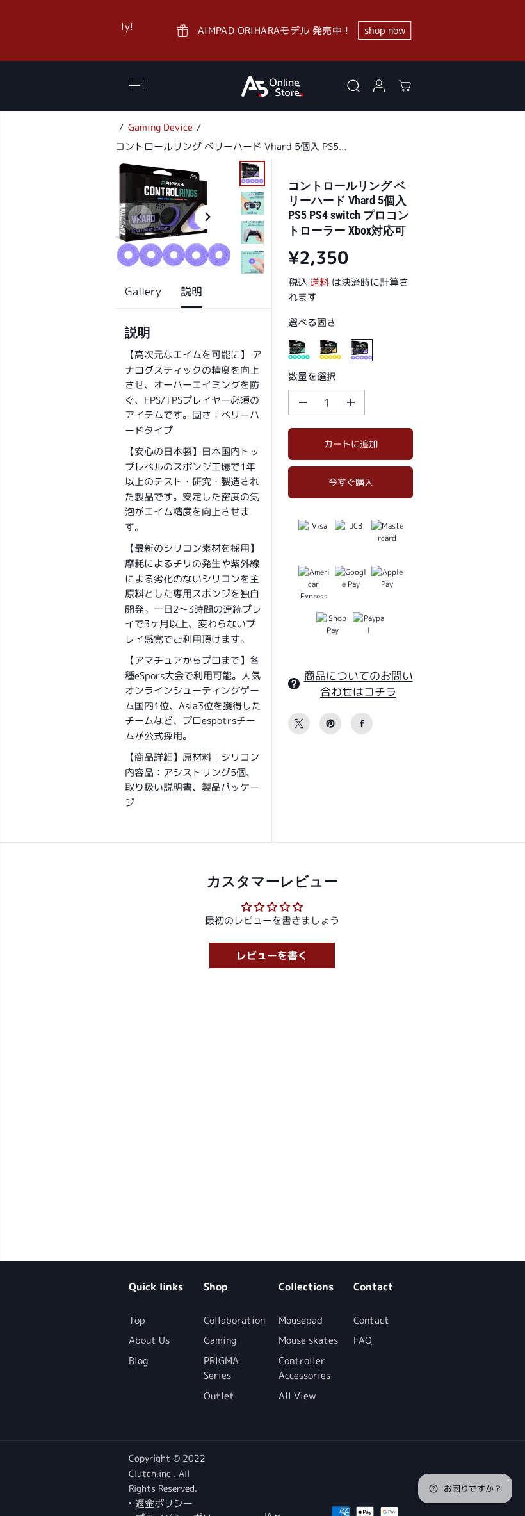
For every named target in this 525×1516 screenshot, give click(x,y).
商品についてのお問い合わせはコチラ (358, 683)
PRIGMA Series (221, 1368)
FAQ (362, 1340)
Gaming (220, 1340)
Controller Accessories (304, 1368)
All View (297, 1396)
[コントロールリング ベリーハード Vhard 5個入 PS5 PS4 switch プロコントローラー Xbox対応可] (362, 350)
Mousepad (301, 1320)
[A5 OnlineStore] (272, 86)
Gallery (143, 291)
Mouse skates (308, 1340)
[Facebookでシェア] (362, 723)
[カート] (404, 85)
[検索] (353, 85)
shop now (363, 30)
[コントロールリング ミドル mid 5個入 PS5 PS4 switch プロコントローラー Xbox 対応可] (299, 350)
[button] (136, 86)
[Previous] (140, 217)
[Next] (207, 217)
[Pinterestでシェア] (330, 723)
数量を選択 (312, 376)
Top (137, 1320)
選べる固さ (312, 322)
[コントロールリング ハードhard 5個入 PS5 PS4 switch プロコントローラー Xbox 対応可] (330, 350)
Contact (371, 1320)
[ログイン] (379, 85)
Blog (138, 1360)
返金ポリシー (164, 1503)
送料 (319, 282)
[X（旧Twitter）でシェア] (299, 723)
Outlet (219, 1396)
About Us (149, 1340)
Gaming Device (160, 127)
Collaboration (234, 1320)
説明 (191, 291)
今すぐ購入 (350, 482)
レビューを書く (272, 955)
